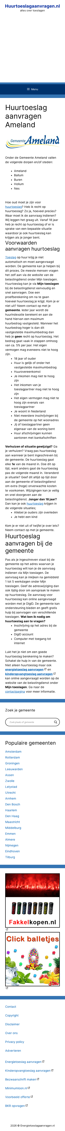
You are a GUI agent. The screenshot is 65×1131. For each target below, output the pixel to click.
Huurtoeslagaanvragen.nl (32, 6)
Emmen (10, 833)
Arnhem (10, 798)
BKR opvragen (15, 1106)
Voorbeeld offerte (17, 1097)
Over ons (11, 1033)
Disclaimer (12, 1024)
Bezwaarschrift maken (20, 1079)
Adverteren (13, 1050)
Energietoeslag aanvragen (23, 1062)
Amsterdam (13, 751)
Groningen (12, 763)
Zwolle (9, 781)
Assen (9, 775)
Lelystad (11, 786)
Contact (10, 1006)
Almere (10, 839)
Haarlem (11, 810)
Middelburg (13, 828)
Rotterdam (12, 757)
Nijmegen (11, 845)
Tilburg (10, 857)
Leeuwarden (14, 769)
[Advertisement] (32, 50)
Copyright (12, 1015)
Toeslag (10, 257)
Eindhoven (12, 851)
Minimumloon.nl (16, 1088)
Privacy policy (14, 1042)
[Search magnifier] (55, 722)
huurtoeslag (13, 207)
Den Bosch (12, 804)
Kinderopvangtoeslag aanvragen (27, 1070)
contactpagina (15, 691)
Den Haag (12, 816)
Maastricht (12, 822)
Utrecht (10, 792)
